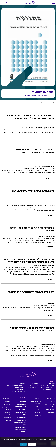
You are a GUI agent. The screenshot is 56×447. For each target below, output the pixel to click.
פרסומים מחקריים (47, 102)
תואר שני (53, 401)
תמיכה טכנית (38, 415)
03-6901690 (43, 387)
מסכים (23, 444)
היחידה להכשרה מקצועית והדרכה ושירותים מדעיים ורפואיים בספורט (20, 429)
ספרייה (39, 409)
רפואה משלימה (22, 409)
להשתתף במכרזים (7, 404)
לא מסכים (32, 444)
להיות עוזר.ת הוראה (6, 398)
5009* (28, 387)
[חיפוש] (6, 2)
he (2, 2)
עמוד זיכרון (8, 420)
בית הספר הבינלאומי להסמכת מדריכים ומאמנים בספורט (20, 422)
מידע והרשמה (38, 398)
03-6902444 (46, 389)
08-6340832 (20, 389)
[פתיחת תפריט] (53, 3)
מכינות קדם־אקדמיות (50, 409)
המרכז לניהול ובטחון (21, 417)
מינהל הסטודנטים (37, 406)
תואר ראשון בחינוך (50, 398)
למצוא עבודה (8, 401)
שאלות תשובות (7, 417)
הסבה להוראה (51, 412)
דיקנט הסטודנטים (37, 412)
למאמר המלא (49, 137)
